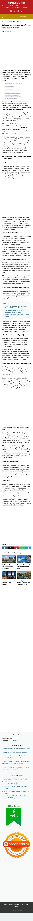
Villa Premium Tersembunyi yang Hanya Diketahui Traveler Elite (9, 566)
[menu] (4, 17)
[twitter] (11, 547)
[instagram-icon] (15, 11)
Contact (11, 904)
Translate (14, 740)
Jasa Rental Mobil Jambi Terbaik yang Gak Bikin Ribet (23, 566)
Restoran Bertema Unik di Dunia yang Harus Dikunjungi (8, 582)
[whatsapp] (22, 547)
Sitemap (16, 906)
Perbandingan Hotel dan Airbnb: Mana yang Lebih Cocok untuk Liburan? (23, 582)
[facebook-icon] (11, 11)
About (5, 904)
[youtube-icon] (18, 11)
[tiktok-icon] (22, 11)
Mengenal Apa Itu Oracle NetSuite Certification (14, 752)
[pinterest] (16, 547)
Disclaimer (16, 904)
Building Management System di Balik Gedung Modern (16, 748)
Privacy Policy (24, 904)
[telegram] (28, 547)
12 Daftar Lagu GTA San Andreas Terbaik (15, 779)
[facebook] (5, 547)
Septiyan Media (16, 3)
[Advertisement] (16, 51)
